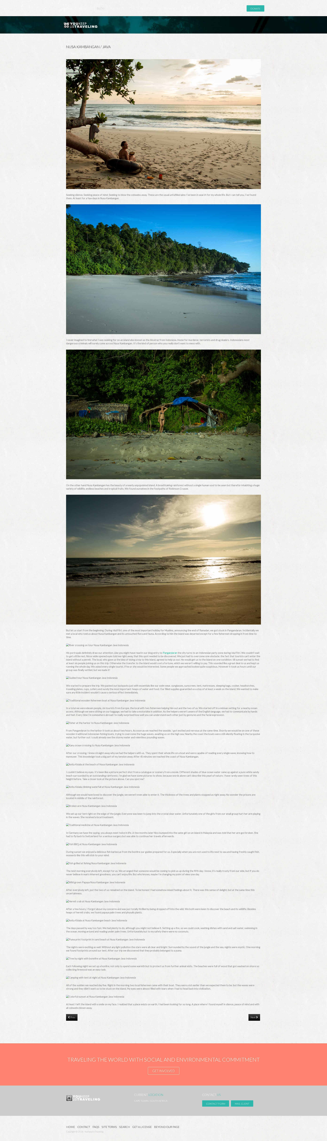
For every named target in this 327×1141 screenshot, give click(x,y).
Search (124, 1126)
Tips (132, 8)
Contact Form (215, 1103)
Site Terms (109, 1126)
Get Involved (168, 8)
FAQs (95, 1126)
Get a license (142, 1126)
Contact (83, 1126)
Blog (100, 8)
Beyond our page (167, 1126)
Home (68, 8)
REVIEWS (146, 8)
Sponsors (190, 8)
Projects (117, 8)
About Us (84, 8)
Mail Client (242, 1103)
